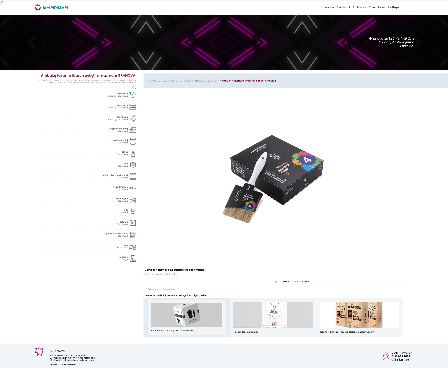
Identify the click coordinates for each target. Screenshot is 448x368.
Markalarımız (360, 7)
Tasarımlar (168, 80)
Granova (152, 80)
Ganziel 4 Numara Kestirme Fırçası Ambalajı (249, 80)
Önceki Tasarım (154, 289)
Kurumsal (329, 7)
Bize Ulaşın (393, 7)
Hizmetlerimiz (343, 7)
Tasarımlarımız (377, 7)
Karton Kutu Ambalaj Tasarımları (198, 80)
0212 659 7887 (400, 356)
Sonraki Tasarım (170, 289)
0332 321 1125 (400, 359)
